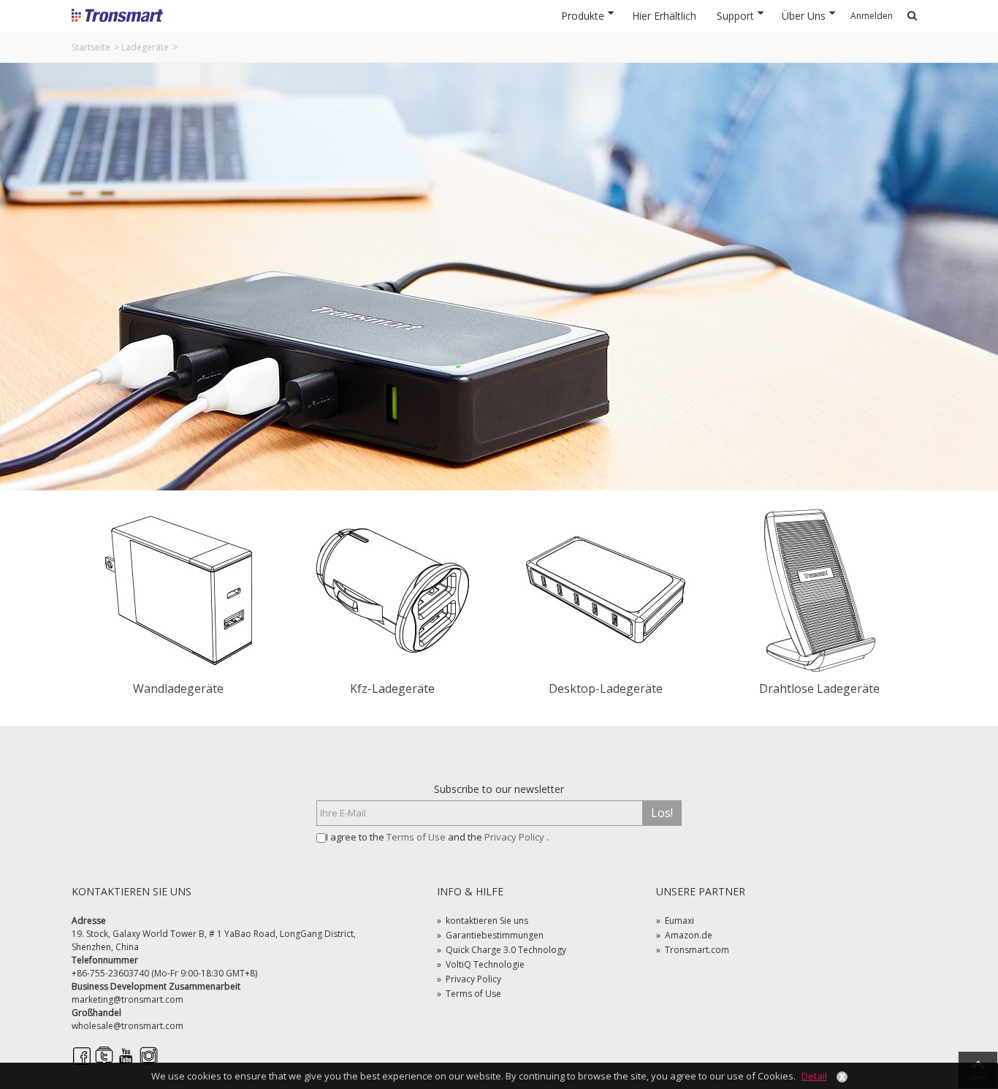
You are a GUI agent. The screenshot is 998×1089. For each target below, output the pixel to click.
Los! (662, 813)
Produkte (582, 16)
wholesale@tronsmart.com (127, 1026)
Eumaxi (675, 920)
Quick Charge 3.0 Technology (501, 950)
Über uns (804, 16)
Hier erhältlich (664, 16)
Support (735, 16)
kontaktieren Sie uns (482, 920)
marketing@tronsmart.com (127, 999)
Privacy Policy (515, 836)
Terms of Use (417, 836)
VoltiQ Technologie (481, 964)
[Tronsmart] (117, 14)
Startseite (91, 47)
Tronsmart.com (692, 950)
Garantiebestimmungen (490, 935)
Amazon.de (684, 935)
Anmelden (871, 16)
